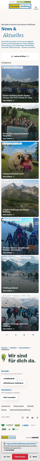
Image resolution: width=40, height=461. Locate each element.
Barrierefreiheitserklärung (20, 410)
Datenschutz (19, 406)
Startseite (4, 347)
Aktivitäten (13, 347)
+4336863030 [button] (9, 379)
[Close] (37, 443)
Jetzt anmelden (9, 397)
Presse (4, 410)
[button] (18, 100)
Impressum (5, 406)
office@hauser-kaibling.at (13, 383)
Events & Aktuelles (24, 347)
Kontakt (30, 406)
